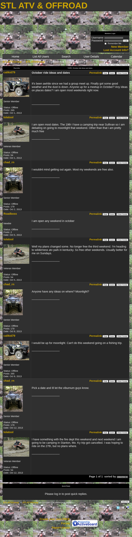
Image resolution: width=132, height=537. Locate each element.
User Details (91, 56)
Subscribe (125, 502)
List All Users (41, 56)
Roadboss (10, 213)
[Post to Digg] (123, 507)
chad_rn (8, 162)
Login (125, 40)
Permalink (95, 72)
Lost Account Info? (116, 50)
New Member (120, 46)
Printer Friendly (123, 65)
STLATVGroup (12, 61)
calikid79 (9, 72)
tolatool (8, 117)
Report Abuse (61, 527)
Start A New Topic (105, 65)
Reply (115, 65)
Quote (112, 73)
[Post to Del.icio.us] (127, 507)
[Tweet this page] (118, 507)
